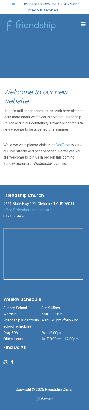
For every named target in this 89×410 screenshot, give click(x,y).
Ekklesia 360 (44, 399)
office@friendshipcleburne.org (27, 210)
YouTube (63, 145)
